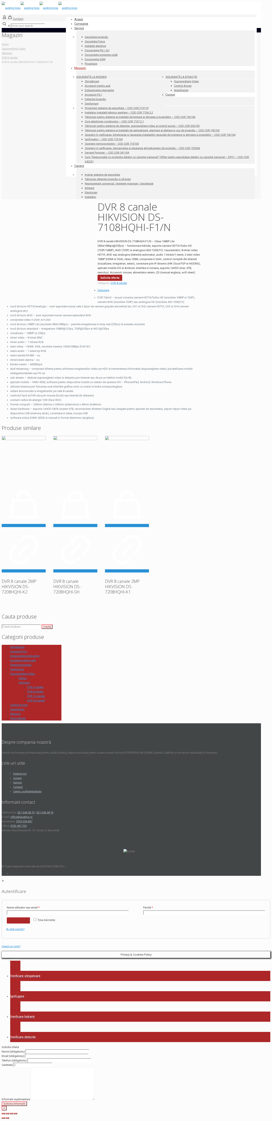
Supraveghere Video (14, 48)
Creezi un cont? (11, 946)
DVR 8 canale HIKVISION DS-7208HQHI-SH (67, 586)
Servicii (17, 782)
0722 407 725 (18, 825)
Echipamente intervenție (24, 656)
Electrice (15, 713)
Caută (47, 626)
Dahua (23, 678)
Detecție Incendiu (20, 664)
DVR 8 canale (10, 57)
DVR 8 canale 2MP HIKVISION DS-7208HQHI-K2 (19, 586)
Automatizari (18, 718)
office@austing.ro (21, 817)
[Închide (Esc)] (3, 1113)
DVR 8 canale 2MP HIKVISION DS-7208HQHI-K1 (122, 586)
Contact (18, 19)
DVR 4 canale (35, 687)
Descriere (103, 290)
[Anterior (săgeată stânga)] (3, 1118)
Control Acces (19, 705)
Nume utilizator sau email (23, 907)
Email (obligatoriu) (13, 1056)
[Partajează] (7, 1113)
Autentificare (18, 920)
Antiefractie (17, 709)
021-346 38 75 (25, 812)
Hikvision (7, 53)
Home (5, 44)
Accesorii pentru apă (23, 660)
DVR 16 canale (36, 696)
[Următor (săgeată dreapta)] (7, 1118)
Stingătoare (17, 647)
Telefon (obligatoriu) (14, 1060)
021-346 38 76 (44, 812)
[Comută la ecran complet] (11, 1113)
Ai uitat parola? (15, 929)
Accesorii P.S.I (18, 651)
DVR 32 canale (36, 700)
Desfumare (17, 669)
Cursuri (17, 778)
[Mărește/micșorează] (15, 1113)
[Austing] (39, 8)
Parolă (148, 907)
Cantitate (7, 1064)
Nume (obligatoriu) (14, 1051)
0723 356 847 (24, 821)
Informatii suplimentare (16, 1099)
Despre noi (20, 773)
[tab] (105, 290)
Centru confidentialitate (27, 791)
